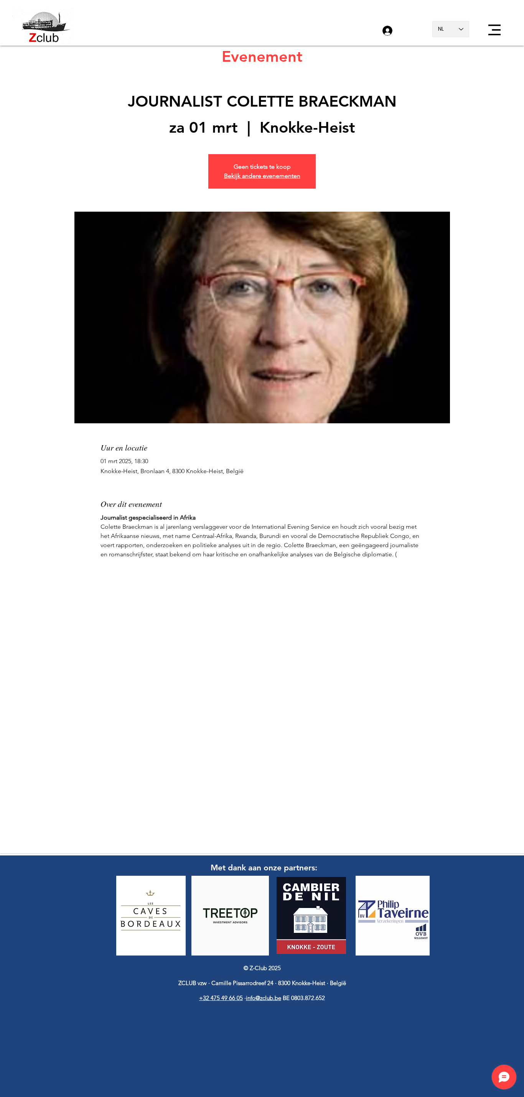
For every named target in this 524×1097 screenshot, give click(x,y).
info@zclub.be (263, 998)
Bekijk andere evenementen (262, 175)
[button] (494, 30)
